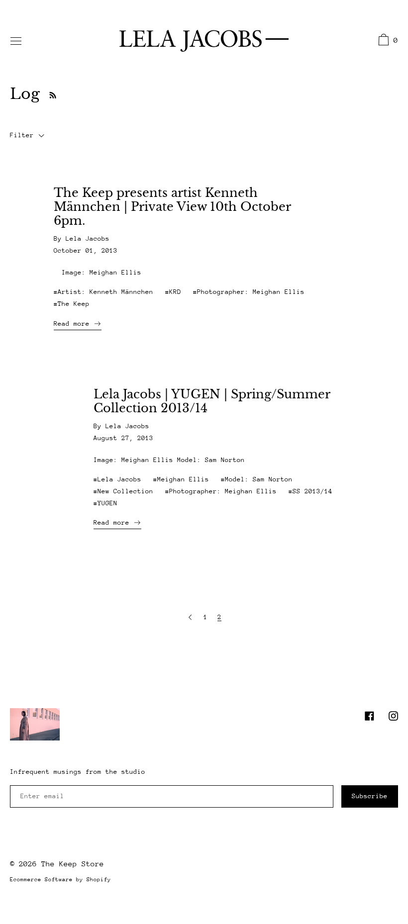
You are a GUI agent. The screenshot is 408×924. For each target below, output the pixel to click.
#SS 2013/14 (310, 491)
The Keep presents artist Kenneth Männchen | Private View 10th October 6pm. (172, 207)
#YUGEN (105, 503)
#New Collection (123, 491)
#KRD (173, 291)
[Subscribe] (50, 94)
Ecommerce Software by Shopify (60, 879)
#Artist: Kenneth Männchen (103, 291)
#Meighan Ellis (181, 479)
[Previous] (190, 617)
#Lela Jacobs (117, 479)
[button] (387, 41)
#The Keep (72, 303)
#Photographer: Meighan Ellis (249, 291)
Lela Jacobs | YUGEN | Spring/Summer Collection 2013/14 (212, 401)
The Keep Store (72, 863)
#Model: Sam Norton (257, 479)
